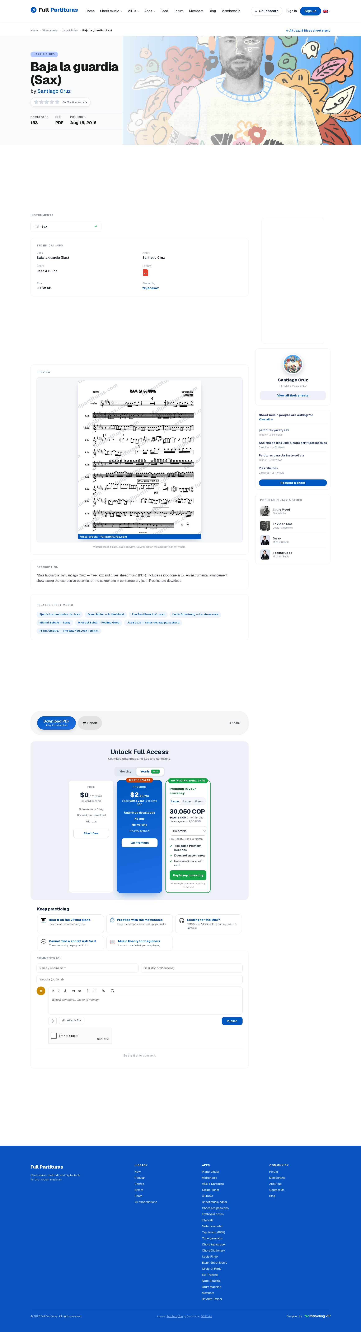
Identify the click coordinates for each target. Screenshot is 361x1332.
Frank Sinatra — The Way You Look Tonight (68, 630)
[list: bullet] (94, 990)
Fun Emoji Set (175, 1316)
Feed (164, 11)
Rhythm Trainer (212, 1299)
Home (90, 11)
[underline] (65, 990)
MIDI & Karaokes (213, 1184)
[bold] (53, 990)
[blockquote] (74, 990)
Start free (91, 833)
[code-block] (80, 990)
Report (92, 723)
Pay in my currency (188, 875)
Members (196, 11)
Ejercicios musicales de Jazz (59, 614)
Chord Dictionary (213, 1250)
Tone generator (212, 1238)
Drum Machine (211, 1287)
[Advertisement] (180, 178)
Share (138, 1196)
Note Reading (211, 1281)
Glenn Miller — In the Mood (106, 614)
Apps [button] (148, 11)
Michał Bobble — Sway (54, 622)
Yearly (149, 771)
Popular (140, 1178)
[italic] (59, 990)
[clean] (112, 990)
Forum (179, 11)
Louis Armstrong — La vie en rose (195, 614)
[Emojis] (52, 1021)
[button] (326, 11)
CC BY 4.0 (206, 1316)
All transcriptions (146, 1202)
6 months (188, 801)
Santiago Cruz (54, 91)
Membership (230, 11)
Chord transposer (214, 1244)
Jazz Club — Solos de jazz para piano (153, 622)
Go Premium (140, 843)
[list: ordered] (89, 990)
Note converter (212, 1226)
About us (275, 1184)
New (138, 1172)
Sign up (311, 11)
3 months (176, 801)
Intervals (208, 1220)
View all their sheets (293, 395)
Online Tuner (210, 1190)
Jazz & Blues (70, 30)
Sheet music (49, 30)
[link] (103, 990)
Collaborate (268, 11)
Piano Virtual (210, 1172)
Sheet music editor (214, 1202)
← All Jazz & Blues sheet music (308, 30)
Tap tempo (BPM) (213, 1232)
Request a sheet (292, 483)
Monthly (125, 771)
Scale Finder (210, 1256)
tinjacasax (150, 288)
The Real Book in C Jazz (148, 614)
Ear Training (210, 1275)
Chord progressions (215, 1208)
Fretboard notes (213, 1214)
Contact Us (277, 1190)
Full (58, 9)
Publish (232, 1021)
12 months (200, 801)
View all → (266, 419)
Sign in (291, 11)
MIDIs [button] (132, 11)
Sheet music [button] (110, 11)
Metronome (209, 1178)
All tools (207, 1196)
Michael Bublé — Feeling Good (98, 622)
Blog (212, 11)
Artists (139, 1190)
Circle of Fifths (211, 1269)
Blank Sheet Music (214, 1262)
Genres (139, 1184)
